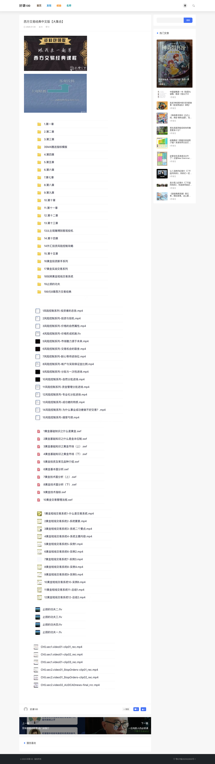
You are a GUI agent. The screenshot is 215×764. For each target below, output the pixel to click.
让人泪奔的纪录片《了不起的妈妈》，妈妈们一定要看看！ (181, 173)
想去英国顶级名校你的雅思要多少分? (180, 128)
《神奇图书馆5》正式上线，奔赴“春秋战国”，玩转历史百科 (181, 117)
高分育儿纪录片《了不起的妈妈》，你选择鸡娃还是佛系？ (181, 184)
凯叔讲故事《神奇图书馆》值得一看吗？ (174, 80)
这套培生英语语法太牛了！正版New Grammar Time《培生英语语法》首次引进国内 (180, 159)
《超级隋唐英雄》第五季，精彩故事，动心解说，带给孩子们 (179, 195)
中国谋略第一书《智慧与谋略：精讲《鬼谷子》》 (180, 92)
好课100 (29, 759)
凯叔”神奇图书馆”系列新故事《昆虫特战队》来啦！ (181, 103)
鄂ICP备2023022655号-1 (186, 759)
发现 (127, 709)
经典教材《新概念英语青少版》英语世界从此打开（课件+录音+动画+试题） (181, 142)
